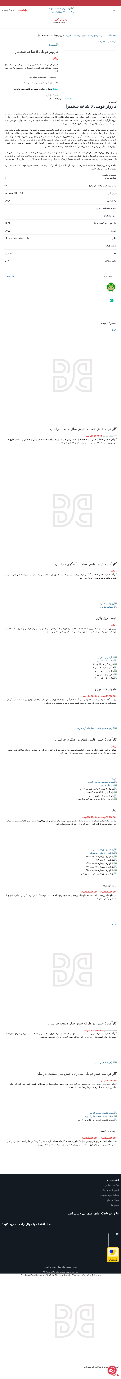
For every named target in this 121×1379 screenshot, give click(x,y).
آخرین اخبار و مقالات (110, 1190)
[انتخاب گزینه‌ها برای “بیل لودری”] (113, 911)
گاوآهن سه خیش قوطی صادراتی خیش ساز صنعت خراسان (77, 1074)
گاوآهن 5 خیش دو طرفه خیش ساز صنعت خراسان (82, 1023)
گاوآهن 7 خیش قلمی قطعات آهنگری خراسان (86, 564)
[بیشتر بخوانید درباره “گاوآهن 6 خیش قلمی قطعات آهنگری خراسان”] (113, 765)
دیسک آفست (108, 1131)
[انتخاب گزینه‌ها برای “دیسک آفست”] (113, 1157)
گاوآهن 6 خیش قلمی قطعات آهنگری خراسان (86, 739)
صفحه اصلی (111, 35)
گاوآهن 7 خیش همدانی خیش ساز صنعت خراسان (83, 429)
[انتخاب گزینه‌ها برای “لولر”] (113, 836)
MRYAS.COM (49, 1272)
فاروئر (68, 35)
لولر (114, 810)
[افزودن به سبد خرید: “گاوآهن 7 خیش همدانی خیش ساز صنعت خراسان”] (113, 455)
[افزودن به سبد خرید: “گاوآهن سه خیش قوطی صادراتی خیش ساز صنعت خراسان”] (113, 1100)
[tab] (68, 98)
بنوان (58, 1267)
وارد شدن (10, 276)
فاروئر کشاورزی (105, 689)
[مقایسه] (113, 423)
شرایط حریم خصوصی (109, 1195)
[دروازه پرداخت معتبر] (113, 1254)
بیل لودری (110, 885)
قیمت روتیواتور (106, 618)
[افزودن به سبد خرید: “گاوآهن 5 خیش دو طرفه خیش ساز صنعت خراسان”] (113, 1049)
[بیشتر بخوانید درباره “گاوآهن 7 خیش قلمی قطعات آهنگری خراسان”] (113, 590)
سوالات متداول (112, 1200)
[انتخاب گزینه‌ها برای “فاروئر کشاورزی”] (113, 715)
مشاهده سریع (113, 462)
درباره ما (115, 1205)
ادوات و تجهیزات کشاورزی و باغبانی (88, 35)
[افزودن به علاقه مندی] (113, 448)
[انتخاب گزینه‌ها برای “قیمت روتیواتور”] (113, 644)
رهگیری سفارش (112, 1185)
